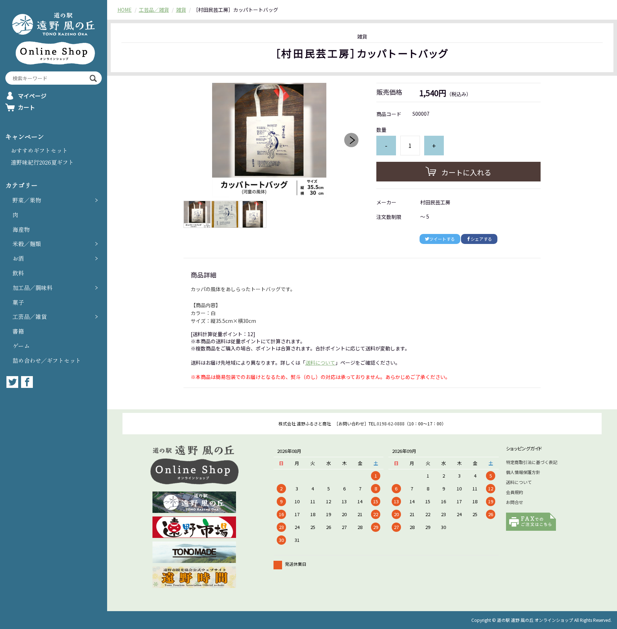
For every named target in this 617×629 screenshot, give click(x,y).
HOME (124, 9)
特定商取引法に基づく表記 (531, 462)
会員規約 (514, 492)
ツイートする (442, 239)
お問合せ (514, 502)
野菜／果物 (26, 200)
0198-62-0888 (391, 423)
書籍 (18, 331)
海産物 (21, 229)
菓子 (18, 302)
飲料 (18, 273)
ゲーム (21, 345)
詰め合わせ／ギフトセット (46, 360)
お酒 (18, 258)
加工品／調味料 (32, 287)
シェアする (481, 239)
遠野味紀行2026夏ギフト (42, 162)
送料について (320, 362)
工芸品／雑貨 (29, 316)
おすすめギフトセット (39, 150)
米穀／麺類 (26, 243)
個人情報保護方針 (523, 472)
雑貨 (181, 9)
